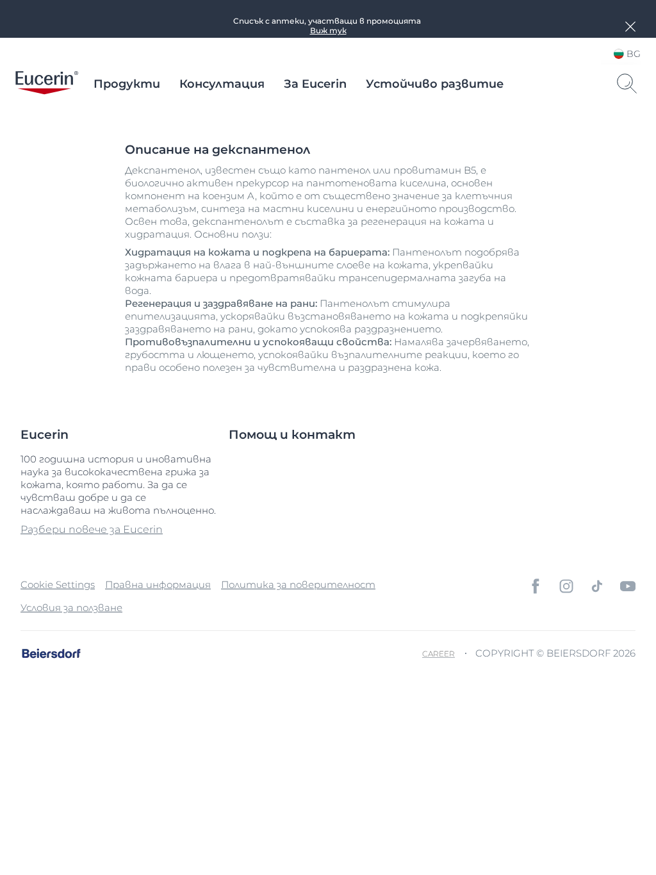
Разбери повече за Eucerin (91, 529)
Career (438, 653)
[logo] (46, 84)
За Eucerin (315, 84)
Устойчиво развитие (435, 84)
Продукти (127, 84)
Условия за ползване (71, 607)
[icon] (535, 586)
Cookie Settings (57, 584)
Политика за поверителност (298, 584)
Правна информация (158, 584)
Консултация (222, 84)
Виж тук (328, 30)
